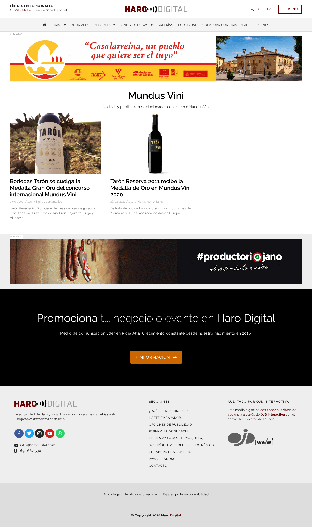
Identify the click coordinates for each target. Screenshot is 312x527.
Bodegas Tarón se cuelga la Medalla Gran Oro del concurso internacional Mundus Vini (50, 188)
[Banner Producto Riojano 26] (156, 281)
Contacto (158, 465)
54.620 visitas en (21, 10)
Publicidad (187, 25)
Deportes (102, 25)
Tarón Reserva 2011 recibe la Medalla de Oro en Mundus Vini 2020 (150, 188)
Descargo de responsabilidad (186, 494)
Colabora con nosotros (172, 452)
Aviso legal (112, 494)
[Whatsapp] (60, 433)
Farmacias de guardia (168, 431)
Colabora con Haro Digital (226, 25)
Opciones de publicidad (170, 424)
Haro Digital (171, 515)
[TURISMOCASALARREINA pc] (156, 79)
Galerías (165, 25)
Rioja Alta (79, 25)
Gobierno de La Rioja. (259, 419)
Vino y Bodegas (134, 25)
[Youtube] (49, 433)
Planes (262, 25)
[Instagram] (39, 433)
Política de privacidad (141, 494)
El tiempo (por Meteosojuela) (176, 438)
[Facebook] (19, 433)
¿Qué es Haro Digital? (168, 411)
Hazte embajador (165, 417)
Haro (56, 25)
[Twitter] (29, 433)
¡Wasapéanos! (161, 459)
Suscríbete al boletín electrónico (181, 445)
